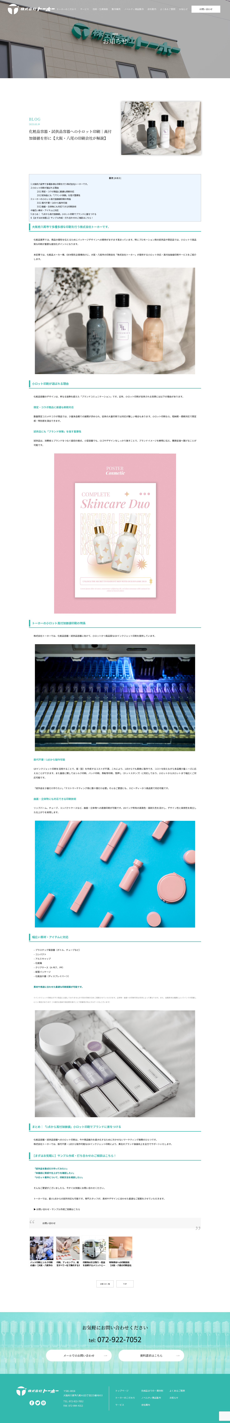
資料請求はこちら (151, 1355)
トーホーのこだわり (66, 9)
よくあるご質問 (167, 9)
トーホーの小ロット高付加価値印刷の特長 (51, 199)
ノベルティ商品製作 (134, 9)
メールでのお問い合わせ (78, 1355)
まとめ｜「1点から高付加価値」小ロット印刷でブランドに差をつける (63, 214)
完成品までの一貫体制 (152, 1390)
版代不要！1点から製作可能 (52, 202)
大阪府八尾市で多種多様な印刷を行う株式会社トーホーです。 (60, 184)
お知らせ (183, 9)
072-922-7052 (115, 1339)
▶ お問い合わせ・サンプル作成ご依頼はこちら (57, 1209)
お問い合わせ (205, 9)
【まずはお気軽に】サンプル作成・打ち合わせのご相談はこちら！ (62, 217)
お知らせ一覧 (105, 1284)
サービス (84, 9)
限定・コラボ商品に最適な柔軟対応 (55, 191)
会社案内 (151, 9)
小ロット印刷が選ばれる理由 (45, 187)
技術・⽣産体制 (100, 9)
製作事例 (116, 9)
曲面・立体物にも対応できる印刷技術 (56, 206)
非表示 (117, 178)
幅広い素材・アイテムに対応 (45, 210)
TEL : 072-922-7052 (73, 1401)
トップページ (121, 1390)
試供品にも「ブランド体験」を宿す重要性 (58, 195)
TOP (125, 1284)
